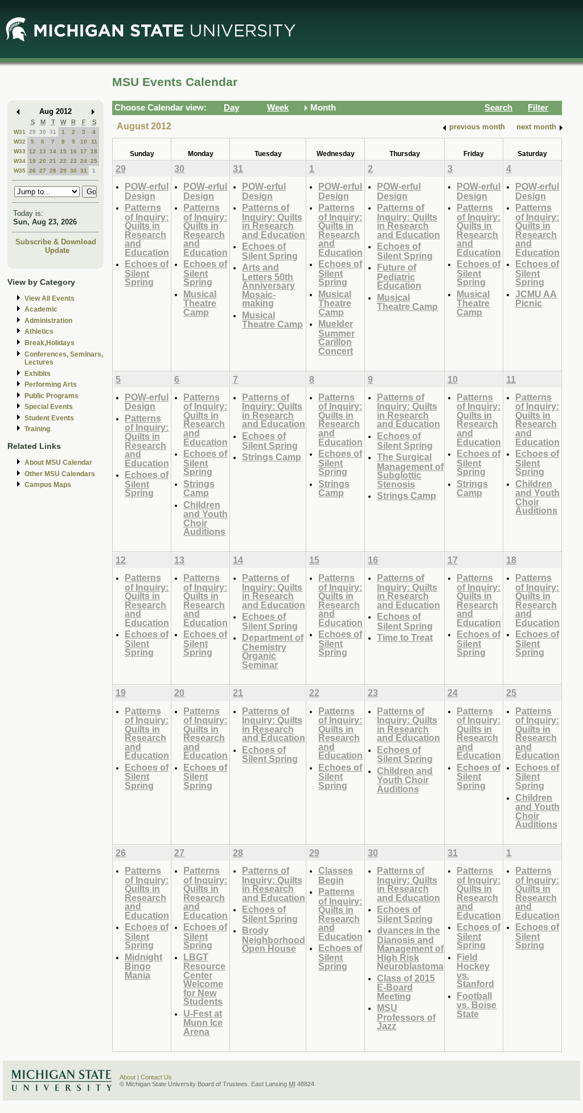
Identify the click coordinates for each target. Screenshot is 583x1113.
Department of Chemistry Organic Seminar (272, 651)
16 (73, 151)
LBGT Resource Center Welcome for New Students (204, 979)
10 (83, 141)
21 (53, 161)
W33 (20, 151)
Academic (41, 309)
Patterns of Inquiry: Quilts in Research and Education (147, 229)
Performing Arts (50, 384)
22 (63, 161)
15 (63, 151)
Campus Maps (47, 485)
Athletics (39, 331)
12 (32, 151)
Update (57, 250)
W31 (20, 132)
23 (73, 161)
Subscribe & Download (55, 242)
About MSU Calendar (58, 463)
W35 (20, 170)
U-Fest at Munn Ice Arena (203, 1022)
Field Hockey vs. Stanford (475, 970)
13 (42, 151)
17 (83, 151)
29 (32, 132)
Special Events (48, 407)
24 (83, 161)
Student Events (49, 418)
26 (32, 170)
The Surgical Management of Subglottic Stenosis (410, 470)
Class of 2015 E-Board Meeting (406, 987)
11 (94, 141)
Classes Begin (335, 875)
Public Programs (51, 396)
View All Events (49, 298)
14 (53, 151)
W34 (20, 161)
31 (53, 132)
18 (94, 151)
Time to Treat (405, 637)
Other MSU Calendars (59, 474)
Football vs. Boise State (476, 1005)
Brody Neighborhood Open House (273, 939)
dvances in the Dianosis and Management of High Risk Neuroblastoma (410, 948)
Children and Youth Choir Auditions (205, 518)
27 (42, 170)
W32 (20, 141)
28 (53, 170)
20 (42, 161)
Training (37, 429)
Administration (48, 321)
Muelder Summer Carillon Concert (336, 337)
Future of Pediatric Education (399, 276)
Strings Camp (199, 488)
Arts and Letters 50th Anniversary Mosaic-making (268, 285)
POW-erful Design (147, 191)
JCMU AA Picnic (536, 299)
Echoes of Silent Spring (147, 273)
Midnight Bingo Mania (143, 966)
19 (32, 161)
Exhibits (37, 374)
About (128, 1077)
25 (94, 161)
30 (42, 132)
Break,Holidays (49, 343)
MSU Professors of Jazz (406, 1016)
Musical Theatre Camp (199, 303)
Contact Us (156, 1077)
